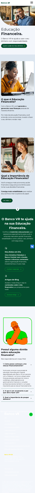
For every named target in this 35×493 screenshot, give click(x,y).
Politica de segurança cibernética (13, 449)
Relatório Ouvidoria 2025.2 (12, 436)
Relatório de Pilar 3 (9, 443)
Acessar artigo (11, 295)
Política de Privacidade (10, 475)
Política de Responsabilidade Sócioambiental (17, 446)
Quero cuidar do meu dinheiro (13, 46)
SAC (5, 418)
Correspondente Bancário (11, 472)
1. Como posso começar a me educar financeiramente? (15, 365)
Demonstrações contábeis (11, 427)
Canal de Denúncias (10, 424)
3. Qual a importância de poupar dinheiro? (16, 398)
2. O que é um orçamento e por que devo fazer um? (15, 391)
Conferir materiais (13, 269)
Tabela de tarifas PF (10, 430)
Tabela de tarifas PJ (9, 433)
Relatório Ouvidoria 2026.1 (12, 440)
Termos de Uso (8, 469)
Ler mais (6, 200)
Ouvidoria (7, 421)
